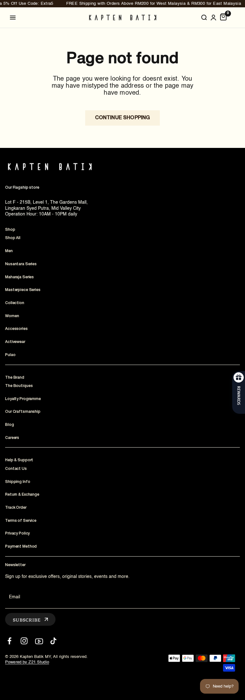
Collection (14, 303)
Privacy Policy (17, 533)
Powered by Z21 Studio (27, 662)
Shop (10, 229)
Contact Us (16, 468)
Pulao (10, 355)
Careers (12, 438)
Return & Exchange (22, 494)
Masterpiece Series (23, 290)
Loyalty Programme (23, 399)
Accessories (16, 329)
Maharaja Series (19, 277)
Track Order (15, 507)
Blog (9, 425)
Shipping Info (17, 482)
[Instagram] (24, 641)
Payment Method (21, 546)
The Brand (14, 377)
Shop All (12, 238)
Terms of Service (20, 520)
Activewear (15, 342)
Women (12, 316)
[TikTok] (53, 641)
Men (9, 251)
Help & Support (19, 460)
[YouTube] (38, 641)
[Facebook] (9, 641)
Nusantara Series (21, 264)
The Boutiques (19, 386)
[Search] (203, 17)
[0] (223, 17)
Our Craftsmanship (23, 411)
